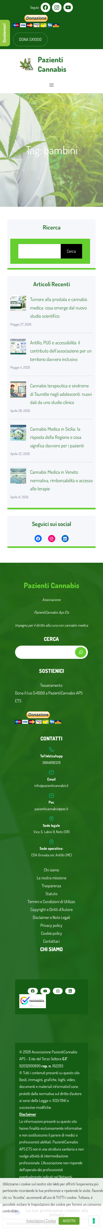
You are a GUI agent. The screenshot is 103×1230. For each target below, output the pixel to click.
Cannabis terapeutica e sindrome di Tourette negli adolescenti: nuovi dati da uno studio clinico (61, 394)
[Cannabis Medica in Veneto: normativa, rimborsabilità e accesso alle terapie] (18, 477)
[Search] (80, 652)
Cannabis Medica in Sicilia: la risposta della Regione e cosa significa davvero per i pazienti (57, 437)
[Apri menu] (51, 85)
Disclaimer (27, 1114)
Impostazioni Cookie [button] (41, 1220)
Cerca (71, 251)
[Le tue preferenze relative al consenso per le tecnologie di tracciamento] (94, 1221)
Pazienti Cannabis (52, 64)
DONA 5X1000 (30, 39)
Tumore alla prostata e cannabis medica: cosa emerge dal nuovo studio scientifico (58, 307)
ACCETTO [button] (69, 1221)
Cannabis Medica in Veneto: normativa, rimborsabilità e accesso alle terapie (61, 480)
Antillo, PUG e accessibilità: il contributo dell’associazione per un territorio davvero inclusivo (61, 351)
